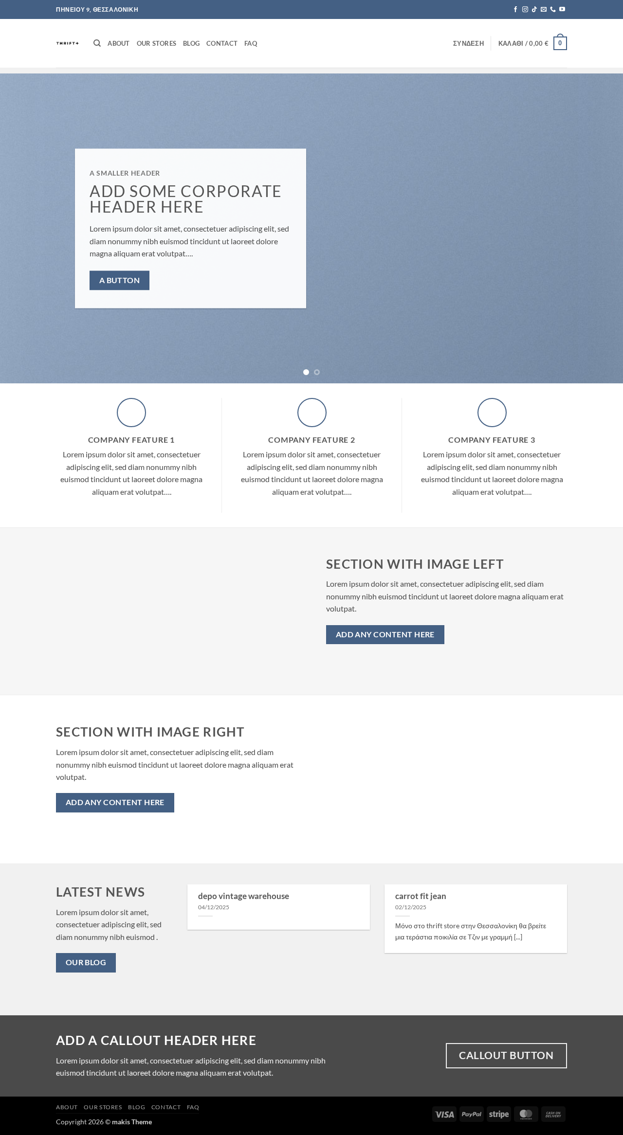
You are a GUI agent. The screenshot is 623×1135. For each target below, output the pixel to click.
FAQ (250, 43)
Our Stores (157, 43)
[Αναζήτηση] (97, 43)
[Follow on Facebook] (515, 9)
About (118, 43)
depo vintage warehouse (243, 896)
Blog (191, 43)
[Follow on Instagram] (525, 9)
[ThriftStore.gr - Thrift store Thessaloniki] (67, 43)
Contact (222, 43)
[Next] (598, 228)
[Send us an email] (544, 9)
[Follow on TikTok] (534, 9)
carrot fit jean (420, 896)
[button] (468, 43)
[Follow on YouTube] (562, 9)
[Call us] (553, 9)
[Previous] (25, 228)
